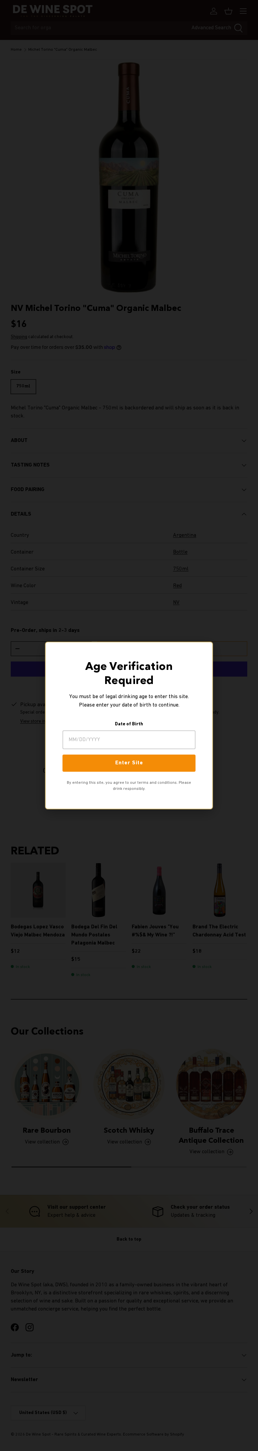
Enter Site (129, 763)
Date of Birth (129, 724)
